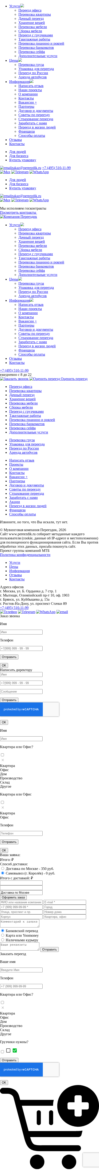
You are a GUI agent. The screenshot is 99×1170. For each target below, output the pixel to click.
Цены (13, 60)
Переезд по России (33, 73)
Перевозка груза (31, 65)
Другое (5, 786)
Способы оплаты (31, 135)
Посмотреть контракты (18, 212)
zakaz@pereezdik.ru (26, 168)
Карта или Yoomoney (22, 935)
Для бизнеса (18, 156)
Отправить (9, 657)
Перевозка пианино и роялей (41, 43)
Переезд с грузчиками (35, 35)
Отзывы (15, 140)
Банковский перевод (22, 931)
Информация (19, 82)
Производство (11, 778)
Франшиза (26, 131)
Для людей (17, 152)
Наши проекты (30, 90)
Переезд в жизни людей (37, 127)
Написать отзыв (31, 86)
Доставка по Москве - (30, 869)
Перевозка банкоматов (36, 48)
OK (4, 665)
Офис (4, 770)
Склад (5, 782)
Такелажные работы (34, 39)
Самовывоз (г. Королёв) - (30, 873)
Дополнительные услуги (37, 56)
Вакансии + (27, 102)
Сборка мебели (30, 31)
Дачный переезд (31, 18)
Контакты (26, 98)
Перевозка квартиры (34, 14)
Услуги (14, 6)
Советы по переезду (34, 115)
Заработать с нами (32, 123)
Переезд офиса (29, 10)
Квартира (7, 766)
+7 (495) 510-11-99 (56, 168)
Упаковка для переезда (36, 69)
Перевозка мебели (32, 27)
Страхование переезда (35, 119)
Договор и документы (35, 111)
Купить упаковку (22, 160)
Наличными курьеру (22, 940)
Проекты (16, 464)
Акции (14, 502)
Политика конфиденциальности (25, 555)
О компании (28, 94)
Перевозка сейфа (31, 52)
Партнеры (26, 106)
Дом (3, 774)
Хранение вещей (31, 23)
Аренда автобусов (32, 77)
